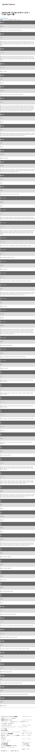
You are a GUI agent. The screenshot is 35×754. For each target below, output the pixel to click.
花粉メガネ (3, 747)
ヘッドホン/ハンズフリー (6, 725)
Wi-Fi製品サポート (5, 750)
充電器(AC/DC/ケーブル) (6, 720)
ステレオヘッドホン (26, 725)
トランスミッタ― (5, 742)
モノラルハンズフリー (23, 726)
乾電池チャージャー (5, 718)
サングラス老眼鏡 (26, 745)
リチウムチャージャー (27, 716)
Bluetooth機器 (4, 730)
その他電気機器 (4, 744)
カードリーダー (28, 733)
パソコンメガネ (10, 747)
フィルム (28, 738)
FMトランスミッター (26, 742)
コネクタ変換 (4, 723)
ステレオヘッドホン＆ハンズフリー (9, 726)
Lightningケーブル (14, 721)
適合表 (23, 749)
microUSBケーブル (24, 721)
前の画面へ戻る (4, 18)
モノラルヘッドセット (16, 732)
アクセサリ (3, 738)
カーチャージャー (5, 721)
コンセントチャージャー (27, 720)
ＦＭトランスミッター (27, 732)
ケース (23, 738)
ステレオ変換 (4, 728)
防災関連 (3, 735)
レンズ (8, 740)
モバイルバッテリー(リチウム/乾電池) (9, 716)
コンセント (23, 735)
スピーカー (24, 730)
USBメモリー (4, 737)
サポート (28, 749)
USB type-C (13, 718)
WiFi (23, 733)
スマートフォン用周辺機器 (7, 733)
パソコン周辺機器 (16, 735)
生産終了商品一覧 (14, 750)
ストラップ (3, 740)
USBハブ (8, 735)
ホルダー (29, 735)
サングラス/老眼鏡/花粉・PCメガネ (9, 745)
